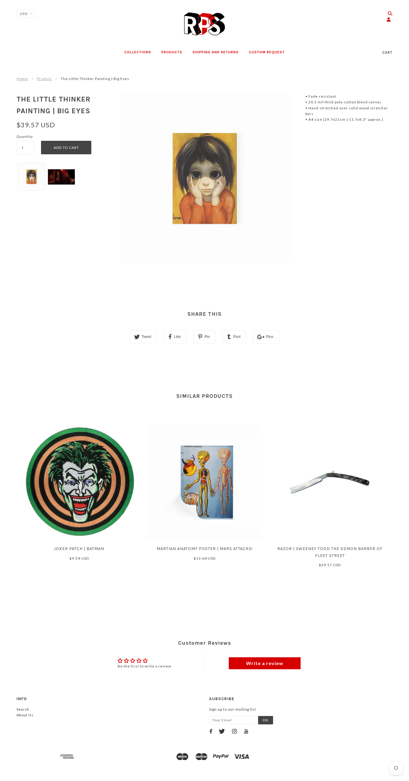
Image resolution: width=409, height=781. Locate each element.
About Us (25, 715)
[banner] (204, 24)
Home (22, 78)
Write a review (264, 663)
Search (22, 709)
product (44, 78)
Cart (387, 52)
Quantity (24, 136)
